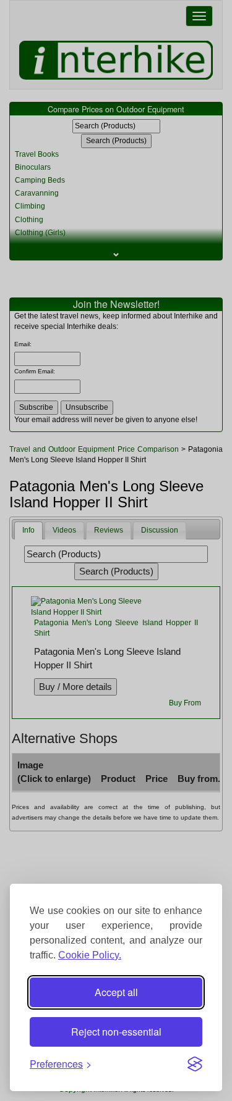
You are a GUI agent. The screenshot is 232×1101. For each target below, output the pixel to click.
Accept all (116, 992)
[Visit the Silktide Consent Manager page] (194, 1064)
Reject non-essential (116, 1031)
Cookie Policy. (89, 955)
